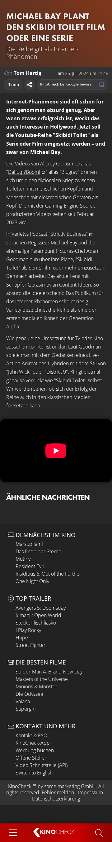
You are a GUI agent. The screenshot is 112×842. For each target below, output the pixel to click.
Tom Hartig (27, 73)
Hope (22, 637)
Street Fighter (30, 645)
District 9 (56, 371)
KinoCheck (19, 786)
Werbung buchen (35, 750)
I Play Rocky (28, 630)
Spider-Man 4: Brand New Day (49, 672)
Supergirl (26, 709)
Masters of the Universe (42, 679)
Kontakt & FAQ (31, 735)
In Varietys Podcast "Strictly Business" (47, 233)
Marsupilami (29, 544)
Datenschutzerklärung (56, 798)
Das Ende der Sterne (38, 551)
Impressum (90, 792)
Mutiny (23, 559)
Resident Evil (30, 566)
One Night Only (32, 581)
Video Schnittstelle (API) (42, 765)
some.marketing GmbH (70, 786)
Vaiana (23, 701)
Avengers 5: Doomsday (41, 608)
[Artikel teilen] (30, 85)
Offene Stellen (31, 758)
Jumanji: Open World (38, 615)
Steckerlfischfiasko (36, 623)
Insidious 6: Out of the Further (48, 574)
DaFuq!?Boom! (24, 172)
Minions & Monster (36, 686)
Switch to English (34, 773)
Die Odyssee (29, 694)
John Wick (19, 371)
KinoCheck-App (33, 743)
